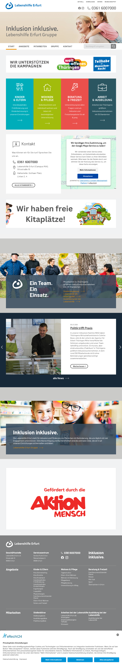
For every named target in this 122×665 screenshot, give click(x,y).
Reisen (91, 577)
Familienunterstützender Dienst (42, 597)
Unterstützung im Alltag (69, 585)
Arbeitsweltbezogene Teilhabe (68, 621)
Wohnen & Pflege (69, 569)
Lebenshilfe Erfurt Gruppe (25, 447)
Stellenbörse (39, 612)
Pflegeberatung (66, 583)
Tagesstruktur (66, 573)
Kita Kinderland (39, 578)
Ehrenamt (64, 624)
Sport (91, 582)
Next (120, 346)
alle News (58, 378)
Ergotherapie (38, 589)
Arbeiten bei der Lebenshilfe (74, 612)
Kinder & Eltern (40, 569)
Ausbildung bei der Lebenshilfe (72, 300)
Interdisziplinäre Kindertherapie (39, 585)
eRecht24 (93, 183)
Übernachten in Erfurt (96, 585)
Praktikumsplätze (39, 621)
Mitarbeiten (13, 612)
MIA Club (92, 579)
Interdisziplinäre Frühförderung (39, 581)
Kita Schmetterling (40, 573)
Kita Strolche (38, 575)
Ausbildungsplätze (40, 618)
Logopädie (37, 591)
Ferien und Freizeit (40, 603)
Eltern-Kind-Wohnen (41, 601)
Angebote (12, 569)
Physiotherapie (38, 594)
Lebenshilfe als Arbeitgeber (70, 295)
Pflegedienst (65, 580)
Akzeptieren (88, 176)
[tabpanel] (19, 104)
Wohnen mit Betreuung (69, 578)
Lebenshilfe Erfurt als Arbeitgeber (68, 616)
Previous (2, 346)
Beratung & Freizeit (98, 569)
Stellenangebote (71, 291)
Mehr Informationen (88, 170)
